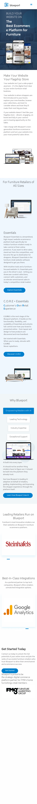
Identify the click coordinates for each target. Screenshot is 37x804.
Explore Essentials (14, 290)
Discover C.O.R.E (14, 354)
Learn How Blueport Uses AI (18, 495)
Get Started (9, 670)
